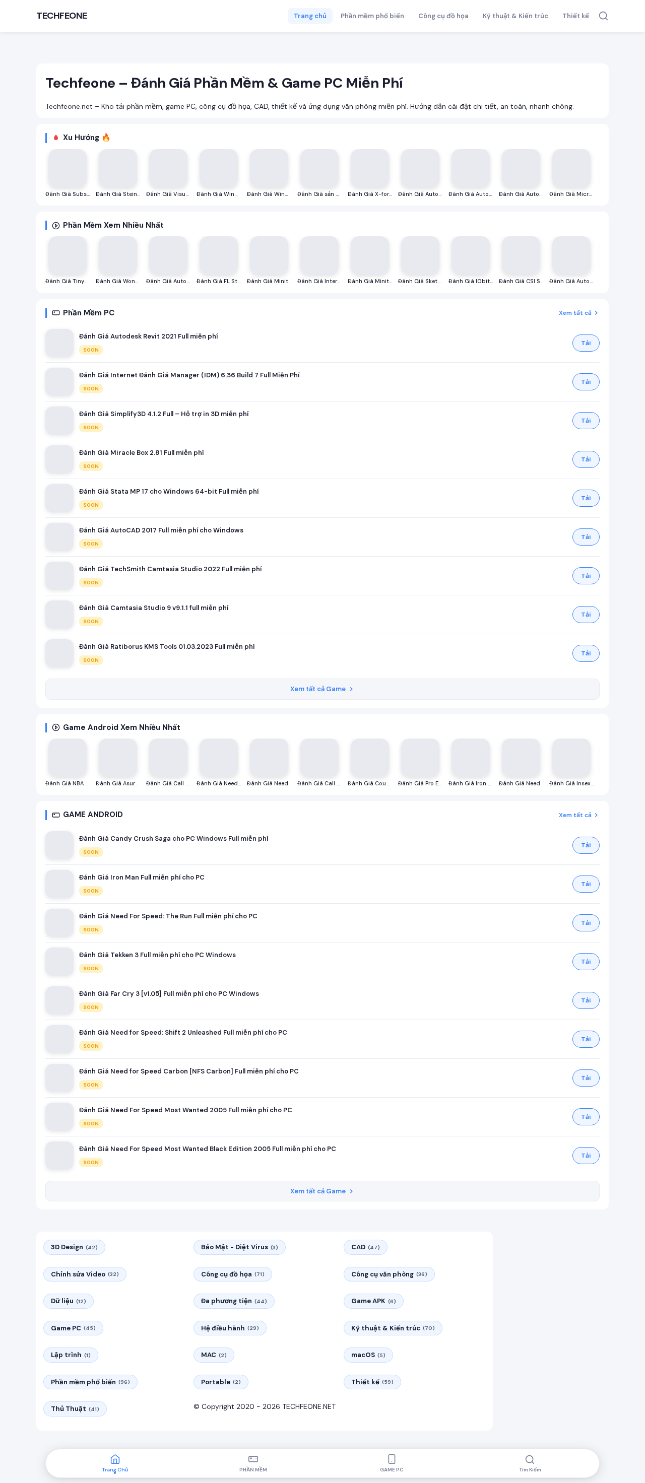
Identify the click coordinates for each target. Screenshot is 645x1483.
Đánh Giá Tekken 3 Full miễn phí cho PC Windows (157, 955)
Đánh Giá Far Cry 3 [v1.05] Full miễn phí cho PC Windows (169, 993)
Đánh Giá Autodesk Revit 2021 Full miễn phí (148, 336)
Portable (221, 1382)
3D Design (74, 1247)
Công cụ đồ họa (443, 16)
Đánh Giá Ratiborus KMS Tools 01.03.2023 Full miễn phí (166, 646)
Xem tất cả (575, 313)
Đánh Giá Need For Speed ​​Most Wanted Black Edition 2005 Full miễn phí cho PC (207, 1148)
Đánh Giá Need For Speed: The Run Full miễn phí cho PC (168, 916)
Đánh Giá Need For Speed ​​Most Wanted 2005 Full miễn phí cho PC (185, 1110)
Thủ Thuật (75, 1408)
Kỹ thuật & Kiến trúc (515, 16)
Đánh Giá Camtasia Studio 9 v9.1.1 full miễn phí (153, 607)
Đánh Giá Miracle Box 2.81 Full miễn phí (141, 452)
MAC (214, 1355)
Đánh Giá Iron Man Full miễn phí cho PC (142, 877)
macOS (368, 1355)
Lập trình (71, 1355)
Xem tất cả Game (318, 689)
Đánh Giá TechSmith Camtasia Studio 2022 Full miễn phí (170, 569)
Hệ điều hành (230, 1328)
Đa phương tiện (234, 1301)
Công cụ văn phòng (389, 1274)
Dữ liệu (68, 1301)
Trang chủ (310, 16)
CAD (365, 1247)
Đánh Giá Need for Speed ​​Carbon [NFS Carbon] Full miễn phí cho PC (189, 1071)
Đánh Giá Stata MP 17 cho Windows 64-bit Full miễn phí (169, 491)
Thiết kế (575, 16)
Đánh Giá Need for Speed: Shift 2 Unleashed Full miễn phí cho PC (183, 1032)
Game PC (73, 1328)
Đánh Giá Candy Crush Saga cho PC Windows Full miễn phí (173, 838)
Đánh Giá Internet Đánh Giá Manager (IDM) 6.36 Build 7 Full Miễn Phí (189, 375)
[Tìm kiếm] (603, 16)
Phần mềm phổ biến (372, 16)
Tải (586, 343)
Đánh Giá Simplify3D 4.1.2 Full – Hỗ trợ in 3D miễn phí (163, 414)
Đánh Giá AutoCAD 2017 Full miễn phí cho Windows (161, 530)
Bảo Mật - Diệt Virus (239, 1247)
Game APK (373, 1301)
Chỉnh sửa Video (85, 1274)
